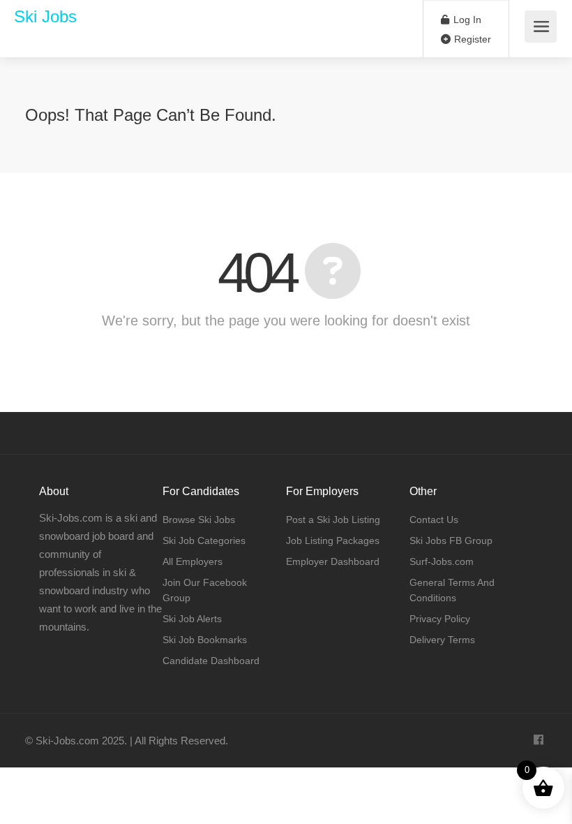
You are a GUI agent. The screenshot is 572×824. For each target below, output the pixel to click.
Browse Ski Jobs (199, 519)
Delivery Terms (442, 639)
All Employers (193, 561)
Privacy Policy (439, 618)
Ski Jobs (45, 16)
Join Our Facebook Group (205, 590)
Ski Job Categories (204, 540)
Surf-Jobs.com (441, 561)
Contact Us (433, 519)
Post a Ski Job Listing (333, 519)
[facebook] (538, 740)
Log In (466, 19)
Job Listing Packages (332, 540)
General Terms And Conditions (452, 590)
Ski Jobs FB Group (450, 540)
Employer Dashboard (332, 561)
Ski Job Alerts (192, 618)
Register (471, 39)
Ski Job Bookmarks (205, 639)
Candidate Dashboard (211, 660)
